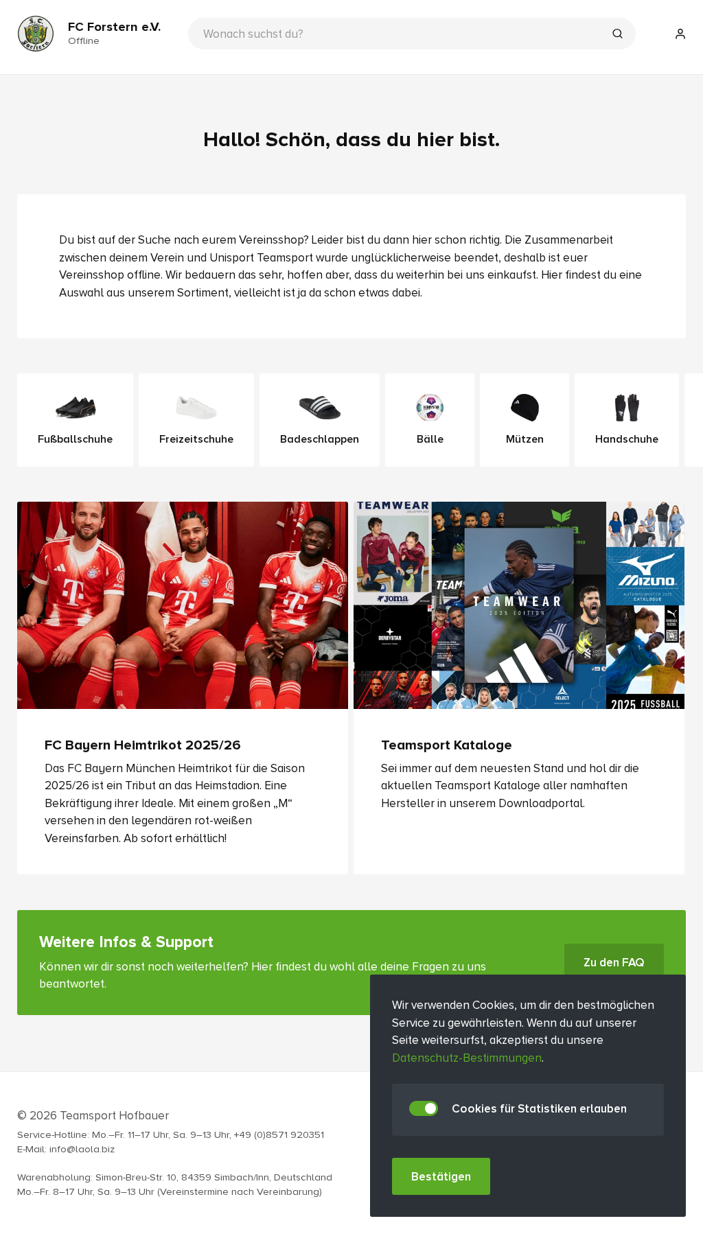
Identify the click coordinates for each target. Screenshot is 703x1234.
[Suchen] (617, 35)
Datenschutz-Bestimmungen (467, 1058)
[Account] (680, 33)
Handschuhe (626, 439)
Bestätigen (441, 1176)
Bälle (430, 439)
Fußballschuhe (75, 439)
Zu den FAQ (614, 962)
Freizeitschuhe (196, 439)
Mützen (525, 439)
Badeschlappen (319, 439)
